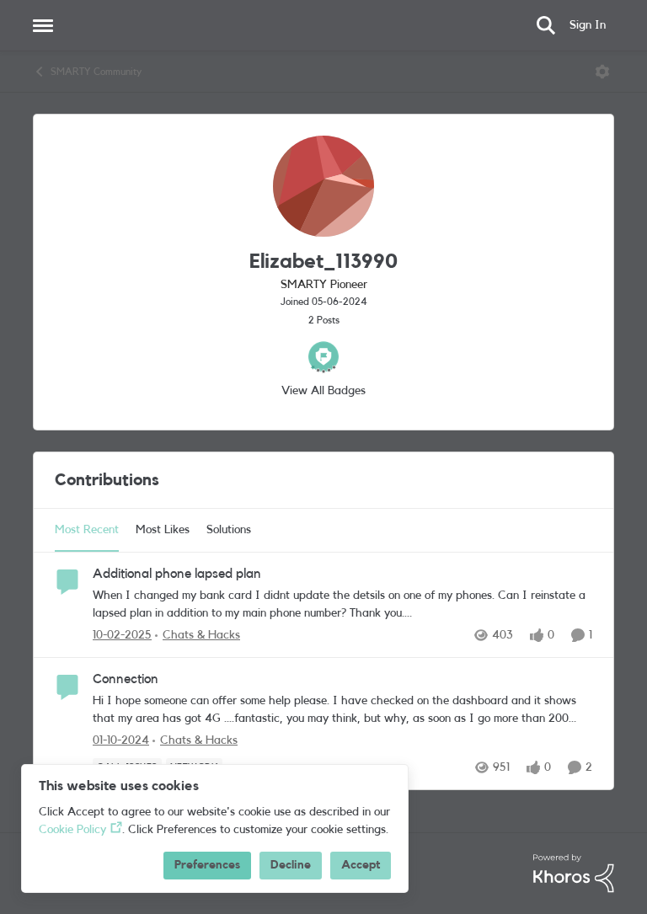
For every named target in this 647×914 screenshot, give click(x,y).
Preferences (207, 865)
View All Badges (323, 391)
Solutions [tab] (228, 530)
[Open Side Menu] (42, 25)
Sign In (587, 25)
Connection (125, 679)
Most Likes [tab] (163, 530)
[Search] (546, 25)
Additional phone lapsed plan (177, 573)
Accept (360, 865)
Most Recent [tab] (87, 530)
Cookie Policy (72, 830)
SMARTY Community (96, 72)
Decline (290, 865)
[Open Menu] (602, 71)
